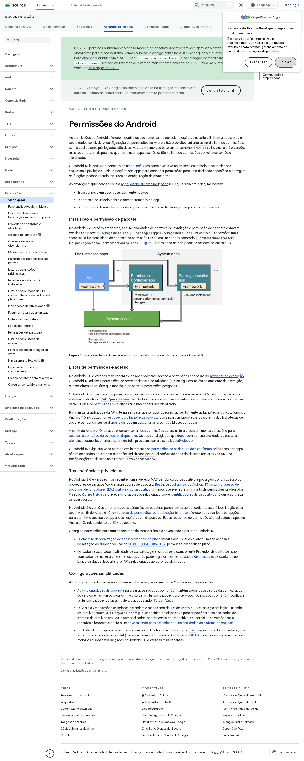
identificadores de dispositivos (193, 494)
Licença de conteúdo (185, 659)
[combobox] (213, 5)
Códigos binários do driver (78, 728)
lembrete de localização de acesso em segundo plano (120, 539)
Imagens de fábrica (73, 722)
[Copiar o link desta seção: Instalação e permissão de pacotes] (141, 219)
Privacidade (154, 752)
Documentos (45, 5)
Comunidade (95, 752)
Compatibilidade (156, 27)
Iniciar (286, 62)
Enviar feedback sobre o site (185, 752)
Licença (136, 752)
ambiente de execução (227, 376)
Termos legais (118, 752)
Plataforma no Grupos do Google (163, 722)
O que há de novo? (18, 27)
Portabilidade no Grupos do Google (165, 735)
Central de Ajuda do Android (242, 695)
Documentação (19, 17)
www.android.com (235, 715)
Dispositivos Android (195, 27)
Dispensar (258, 62)
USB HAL (194, 635)
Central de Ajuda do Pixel (239, 702)
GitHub (65, 735)
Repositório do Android (76, 695)
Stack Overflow (233, 728)
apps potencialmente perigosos (144, 184)
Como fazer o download (77, 708)
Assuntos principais (118, 27)
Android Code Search (86, 5)
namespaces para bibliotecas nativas (129, 417)
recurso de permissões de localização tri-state (152, 513)
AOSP (72, 109)
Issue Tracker (231, 735)
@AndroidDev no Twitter (158, 702)
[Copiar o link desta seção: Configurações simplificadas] (128, 573)
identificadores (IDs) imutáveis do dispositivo (117, 490)
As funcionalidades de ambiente (100, 591)
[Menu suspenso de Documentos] (59, 5)
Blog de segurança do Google (161, 715)
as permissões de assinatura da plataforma (179, 449)
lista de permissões (96, 404)
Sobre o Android (72, 752)
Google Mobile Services (238, 722)
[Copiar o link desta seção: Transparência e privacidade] (128, 471)
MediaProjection (182, 441)
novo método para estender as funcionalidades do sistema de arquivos (181, 623)
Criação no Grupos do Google (161, 728)
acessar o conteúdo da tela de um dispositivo (103, 436)
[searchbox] (28, 40)
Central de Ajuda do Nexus (240, 708)
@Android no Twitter (155, 695)
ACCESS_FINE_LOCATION (147, 544)
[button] (24, 66)
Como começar (54, 27)
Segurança (84, 27)
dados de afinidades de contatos (208, 557)
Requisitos (67, 702)
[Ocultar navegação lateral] (50, 753)
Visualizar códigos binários (78, 715)
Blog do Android (152, 708)
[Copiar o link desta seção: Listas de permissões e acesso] (133, 367)
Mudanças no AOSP (103, 68)
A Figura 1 (147, 243)
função (138, 166)
